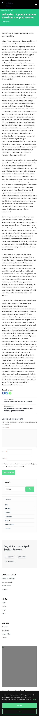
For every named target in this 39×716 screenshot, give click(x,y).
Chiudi (19, 712)
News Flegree (9, 524)
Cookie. (34, 699)
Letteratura (8, 516)
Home (4, 603)
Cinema (7, 512)
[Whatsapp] (10, 393)
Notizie (4, 606)
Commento (5, 428)
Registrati (4, 589)
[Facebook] (3, 393)
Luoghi (4, 610)
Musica (7, 520)
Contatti (4, 638)
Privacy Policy (6, 634)
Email (4, 458)
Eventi (3, 613)
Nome (4, 452)
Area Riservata (6, 586)
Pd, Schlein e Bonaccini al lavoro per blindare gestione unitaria (18, 408)
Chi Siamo (5, 627)
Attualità (7, 509)
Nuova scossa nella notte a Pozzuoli (18, 401)
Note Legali (5, 630)
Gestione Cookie (7, 582)
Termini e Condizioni (8, 579)
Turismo (7, 528)
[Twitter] (6, 393)
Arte (6, 505)
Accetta (19, 706)
